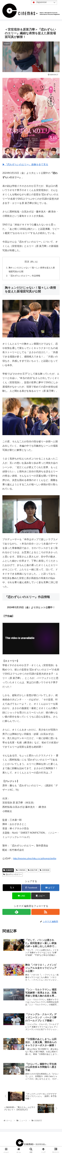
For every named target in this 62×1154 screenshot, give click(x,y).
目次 (27, 261)
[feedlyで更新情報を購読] (16, 912)
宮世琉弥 (45, 870)
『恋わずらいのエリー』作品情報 (24, 275)
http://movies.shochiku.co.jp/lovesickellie (34, 858)
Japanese (41, 2)
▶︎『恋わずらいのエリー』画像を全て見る (25, 164)
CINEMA (21, 870)
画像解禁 (9, 870)
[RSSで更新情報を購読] (45, 912)
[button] (40, 896)
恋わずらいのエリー (14, 874)
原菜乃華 (33, 870)
